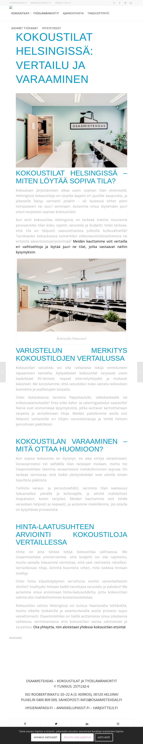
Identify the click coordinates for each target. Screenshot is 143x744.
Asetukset (104, 737)
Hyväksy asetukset (45, 737)
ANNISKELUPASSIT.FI (41, 2)
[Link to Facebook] (119, 3)
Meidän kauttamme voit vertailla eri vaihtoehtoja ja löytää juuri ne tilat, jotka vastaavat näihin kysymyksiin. (71, 246)
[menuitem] (19, 3)
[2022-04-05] (71, 130)
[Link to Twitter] (125, 3)
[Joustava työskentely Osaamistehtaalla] (140, 372)
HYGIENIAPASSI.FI (18, 2)
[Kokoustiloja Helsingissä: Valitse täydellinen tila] (3, 372)
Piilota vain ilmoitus (77, 737)
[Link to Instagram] (114, 3)
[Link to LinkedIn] (131, 3)
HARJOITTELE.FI (63, 2)
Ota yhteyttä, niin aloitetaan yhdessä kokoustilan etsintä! (79, 627)
